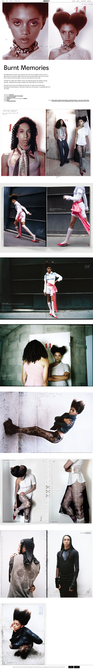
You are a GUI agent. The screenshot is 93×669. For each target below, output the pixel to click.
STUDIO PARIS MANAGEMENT (18, 98)
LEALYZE (11, 94)
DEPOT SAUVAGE (18, 96)
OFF (77, 667)
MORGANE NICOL (11, 101)
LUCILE (7, 99)
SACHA (25, 98)
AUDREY (9, 98)
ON (71, 667)
